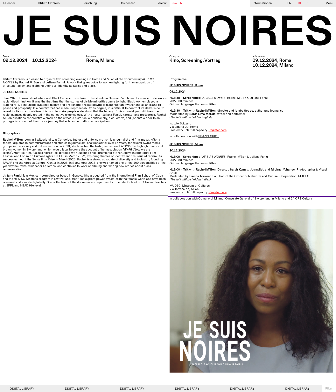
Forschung (90, 3)
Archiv (162, 3)
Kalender (9, 3)
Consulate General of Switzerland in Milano (254, 198)
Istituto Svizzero (49, 3)
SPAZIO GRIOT (208, 136)
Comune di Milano (210, 198)
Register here (218, 130)
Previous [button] (84, 196)
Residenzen (127, 3)
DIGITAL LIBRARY (16, 389)
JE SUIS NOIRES (168, 33)
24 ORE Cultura (301, 198)
